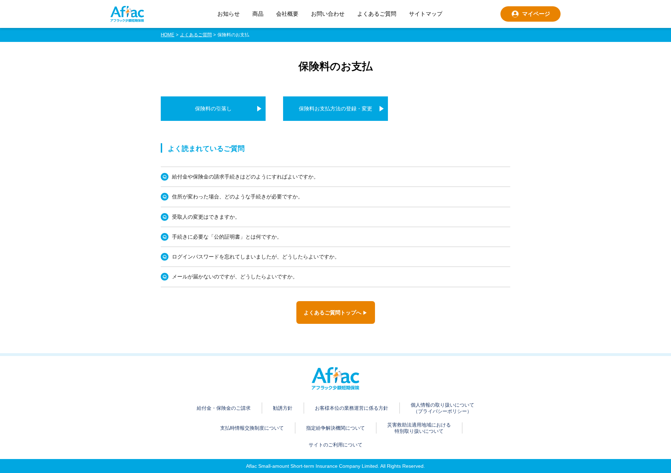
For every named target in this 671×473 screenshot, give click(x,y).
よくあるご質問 (376, 14)
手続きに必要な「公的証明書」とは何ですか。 (227, 237)
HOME (167, 34)
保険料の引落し (213, 108)
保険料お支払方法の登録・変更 (335, 108)
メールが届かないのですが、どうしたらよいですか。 (235, 276)
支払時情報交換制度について (252, 428)
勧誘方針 (283, 408)
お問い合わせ (328, 14)
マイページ (536, 14)
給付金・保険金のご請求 (224, 408)
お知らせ (228, 14)
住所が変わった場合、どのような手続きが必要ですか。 (237, 196)
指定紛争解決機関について (335, 428)
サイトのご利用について (335, 444)
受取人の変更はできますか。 (206, 217)
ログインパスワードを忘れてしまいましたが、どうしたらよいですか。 (256, 257)
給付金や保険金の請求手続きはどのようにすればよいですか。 (245, 177)
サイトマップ (425, 14)
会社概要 (287, 14)
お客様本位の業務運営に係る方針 (351, 408)
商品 (258, 14)
